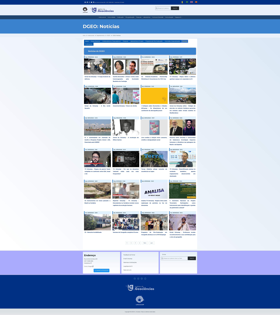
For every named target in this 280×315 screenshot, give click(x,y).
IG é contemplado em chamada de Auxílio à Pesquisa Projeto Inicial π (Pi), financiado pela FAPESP (97, 140)
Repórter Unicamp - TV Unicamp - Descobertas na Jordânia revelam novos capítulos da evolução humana (126, 203)
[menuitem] (102, 17)
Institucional (91, 35)
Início (84, 35)
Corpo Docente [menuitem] (95, 41)
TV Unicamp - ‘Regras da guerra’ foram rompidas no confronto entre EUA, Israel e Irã (97, 171)
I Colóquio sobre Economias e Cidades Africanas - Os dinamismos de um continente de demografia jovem (154, 108)
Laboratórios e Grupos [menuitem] (136, 41)
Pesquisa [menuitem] (125, 41)
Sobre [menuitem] (87, 41)
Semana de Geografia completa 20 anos (125, 232)
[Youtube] (145, 279)
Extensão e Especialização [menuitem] (172, 41)
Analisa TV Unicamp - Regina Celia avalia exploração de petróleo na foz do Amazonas (154, 203)
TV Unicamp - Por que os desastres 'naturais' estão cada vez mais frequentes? (126, 171)
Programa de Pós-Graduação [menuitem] (154, 41)
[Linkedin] (141, 279)
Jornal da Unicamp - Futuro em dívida (125, 106)
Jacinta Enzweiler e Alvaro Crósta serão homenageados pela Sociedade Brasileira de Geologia (126, 79)
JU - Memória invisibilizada (93, 232)
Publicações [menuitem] (88, 44)
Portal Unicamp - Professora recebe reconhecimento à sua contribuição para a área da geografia (182, 235)
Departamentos (100, 35)
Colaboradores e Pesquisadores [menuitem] (111, 41)
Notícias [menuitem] (184, 41)
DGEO (108, 35)
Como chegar (88, 266)
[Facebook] (134, 279)
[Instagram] (138, 279)
